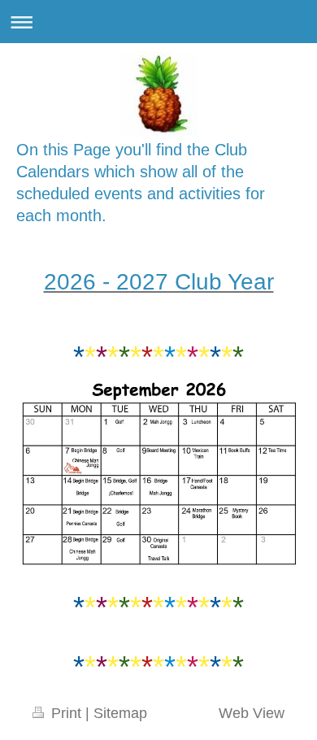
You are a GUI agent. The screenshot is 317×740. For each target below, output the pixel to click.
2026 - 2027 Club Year (159, 281)
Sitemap (120, 713)
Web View (251, 713)
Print (66, 713)
